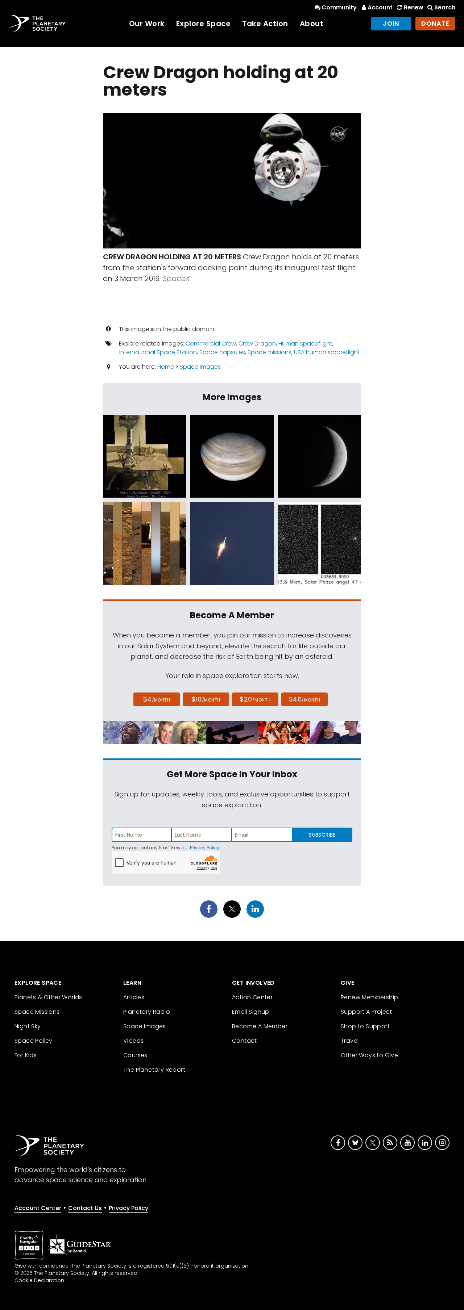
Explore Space (203, 23)
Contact (244, 1041)
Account (380, 7)
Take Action (265, 23)
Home (165, 367)
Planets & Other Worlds (48, 997)
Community (339, 7)
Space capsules (222, 352)
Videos (133, 1041)
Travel (350, 1041)
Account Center (37, 1208)
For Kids (25, 1055)
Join (391, 23)
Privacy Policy (204, 848)
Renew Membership (369, 997)
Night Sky (27, 1026)
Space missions (269, 352)
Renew (413, 7)
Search (444, 7)
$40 (304, 699)
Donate (435, 23)
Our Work (147, 23)
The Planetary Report (154, 1070)
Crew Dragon (257, 343)
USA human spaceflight (327, 352)
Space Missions (37, 1012)
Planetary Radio (146, 1012)
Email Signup (250, 1012)
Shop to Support (365, 1026)
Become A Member (259, 1026)
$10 (205, 699)
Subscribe (322, 834)
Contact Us (85, 1208)
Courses (135, 1055)
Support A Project (366, 1012)
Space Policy (33, 1041)
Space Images (200, 367)
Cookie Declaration (39, 1280)
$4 (156, 699)
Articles (133, 997)
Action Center (252, 997)
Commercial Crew (211, 343)
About (312, 23)
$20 (255, 699)
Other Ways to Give (369, 1055)
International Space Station (158, 352)
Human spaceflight (305, 343)
